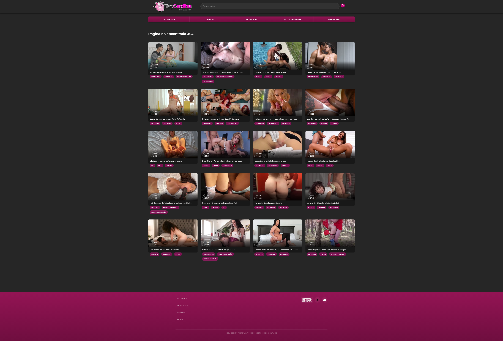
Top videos (251, 19)
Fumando (260, 123)
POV (160, 165)
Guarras (155, 123)
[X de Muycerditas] (317, 300)
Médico (285, 165)
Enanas (259, 207)
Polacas (312, 254)
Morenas (166, 254)
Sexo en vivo (334, 19)
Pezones (285, 123)
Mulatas (154, 207)
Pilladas (169, 77)
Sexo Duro (208, 81)
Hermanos (155, 77)
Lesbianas (227, 165)
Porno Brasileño (158, 212)
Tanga (334, 123)
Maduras (326, 77)
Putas (178, 254)
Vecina (169, 165)
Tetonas (339, 77)
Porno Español (210, 259)
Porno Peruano (184, 77)
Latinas (219, 123)
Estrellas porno (293, 19)
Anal (310, 165)
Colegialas (209, 254)
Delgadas (208, 77)
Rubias (324, 123)
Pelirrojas (232, 123)
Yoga (178, 123)
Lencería (271, 254)
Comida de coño (225, 254)
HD (152, 165)
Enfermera (313, 77)
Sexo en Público (338, 254)
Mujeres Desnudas (225, 77)
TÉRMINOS (182, 299)
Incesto (154, 254)
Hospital (260, 165)
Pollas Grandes (170, 207)
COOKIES (181, 313)
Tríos (329, 165)
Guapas (322, 207)
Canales (210, 19)
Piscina (279, 77)
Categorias (169, 19)
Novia (268, 77)
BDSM (216, 165)
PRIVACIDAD (182, 306)
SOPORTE (181, 320)
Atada (206, 165)
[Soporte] (324, 300)
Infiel (258, 77)
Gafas (215, 207)
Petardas (334, 207)
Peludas (167, 123)
